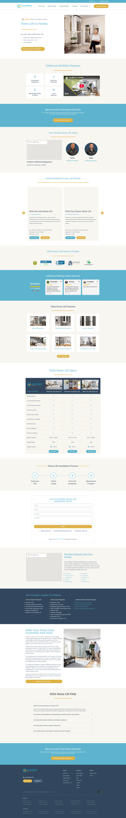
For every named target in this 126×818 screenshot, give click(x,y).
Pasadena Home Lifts (43, 813)
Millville (67, 579)
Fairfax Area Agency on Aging (83, 602)
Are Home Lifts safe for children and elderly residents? (50, 720)
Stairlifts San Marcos (59, 804)
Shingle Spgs (68, 581)
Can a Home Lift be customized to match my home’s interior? (52, 731)
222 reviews (37, 288)
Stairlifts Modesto (58, 801)
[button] (23, 213)
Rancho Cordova (69, 575)
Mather (84, 579)
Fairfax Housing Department (83, 604)
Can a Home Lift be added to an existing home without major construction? (56, 714)
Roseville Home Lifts (59, 813)
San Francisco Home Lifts (76, 813)
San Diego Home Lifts (59, 811)
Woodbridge (68, 577)
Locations (78, 782)
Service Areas (79, 780)
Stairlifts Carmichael (27, 804)
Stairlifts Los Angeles (43, 804)
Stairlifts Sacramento (75, 801)
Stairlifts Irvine (42, 801)
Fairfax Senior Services (81, 606)
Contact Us (92, 1)
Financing (74, 6)
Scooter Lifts (65, 780)
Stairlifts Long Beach (43, 802)
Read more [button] (49, 293)
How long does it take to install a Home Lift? (46, 725)
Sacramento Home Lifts (76, 811)
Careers (77, 785)
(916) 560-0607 (104, 1)
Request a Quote (27, 781)
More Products (84, 6)
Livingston (67, 573)
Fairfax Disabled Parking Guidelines (85, 608)
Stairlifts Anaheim (26, 801)
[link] (99, 792)
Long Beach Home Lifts (28, 813)
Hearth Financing (79, 773)
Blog (77, 778)
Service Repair (79, 775)
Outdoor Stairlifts (64, 6)
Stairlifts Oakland (58, 802)
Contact (91, 775)
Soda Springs (85, 581)
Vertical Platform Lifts (67, 782)
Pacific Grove (85, 577)
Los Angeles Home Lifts (44, 811)
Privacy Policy (51, 791)
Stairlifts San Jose (74, 804)
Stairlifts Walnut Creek (91, 804)
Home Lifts (42, 6)
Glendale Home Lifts (27, 811)
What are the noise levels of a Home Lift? (45, 705)
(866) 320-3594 (58, 539)
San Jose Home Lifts (91, 811)
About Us (78, 787)
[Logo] (24, 6)
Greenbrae (85, 573)
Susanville (84, 575)
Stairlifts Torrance (90, 802)
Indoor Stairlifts (52, 6)
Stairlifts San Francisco (75, 802)
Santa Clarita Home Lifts (92, 813)
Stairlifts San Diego (91, 801)
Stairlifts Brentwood (27, 802)
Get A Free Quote (101, 6)
